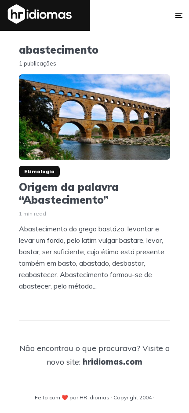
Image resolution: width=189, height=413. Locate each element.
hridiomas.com (112, 362)
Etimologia (39, 171)
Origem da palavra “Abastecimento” (69, 193)
